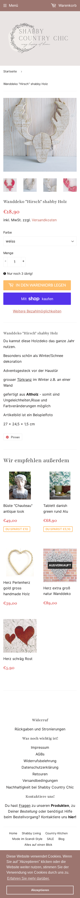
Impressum (40, 747)
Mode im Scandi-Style (27, 839)
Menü (13, 5)
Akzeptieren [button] (40, 890)
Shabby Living (31, 833)
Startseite (10, 71)
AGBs (40, 754)
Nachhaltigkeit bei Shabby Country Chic (40, 787)
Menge (8, 253)
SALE (50, 839)
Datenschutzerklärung (40, 767)
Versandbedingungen (40, 780)
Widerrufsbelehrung (40, 761)
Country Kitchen (56, 833)
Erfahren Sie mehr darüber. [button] (28, 878)
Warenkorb (67, 5)
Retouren (40, 774)
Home (13, 833)
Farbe (7, 232)
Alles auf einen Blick (38, 844)
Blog (61, 839)
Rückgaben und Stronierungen (40, 729)
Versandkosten (44, 220)
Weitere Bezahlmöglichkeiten (37, 311)
